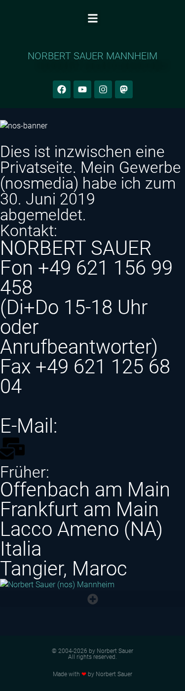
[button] (92, 18)
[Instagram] (103, 89)
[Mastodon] (124, 89)
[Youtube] (82, 89)
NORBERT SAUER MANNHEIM (92, 56)
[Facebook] (62, 89)
